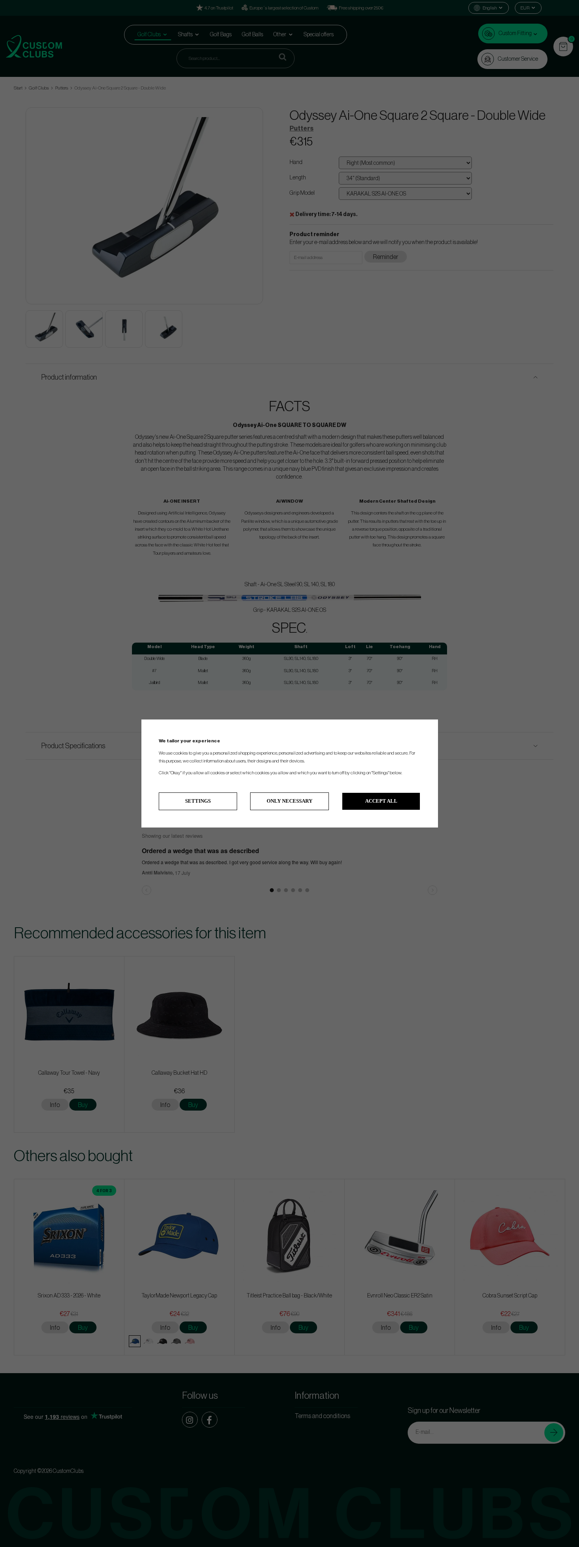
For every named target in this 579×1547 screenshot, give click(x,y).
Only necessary (289, 801)
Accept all (381, 801)
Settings (198, 801)
